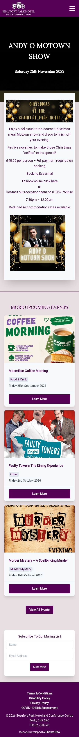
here (54, 181)
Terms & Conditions (39, 693)
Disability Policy (39, 698)
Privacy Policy (39, 703)
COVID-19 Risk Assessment (39, 708)
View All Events (39, 609)
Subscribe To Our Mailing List (39, 636)
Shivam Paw (53, 732)
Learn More (39, 399)
